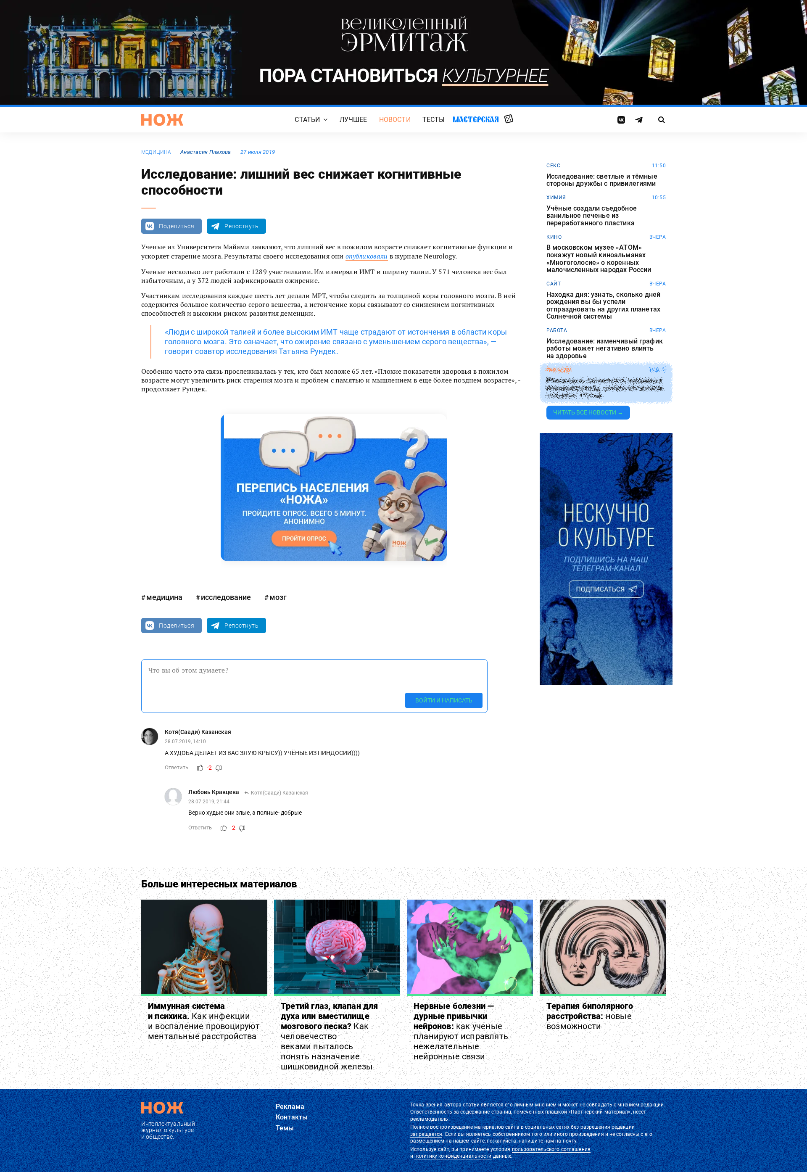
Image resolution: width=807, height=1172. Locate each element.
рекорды (559, 370)
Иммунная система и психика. (204, 1021)
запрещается (426, 1134)
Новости (395, 120)
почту (570, 1141)
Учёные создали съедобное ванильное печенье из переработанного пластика (591, 216)
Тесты (433, 120)
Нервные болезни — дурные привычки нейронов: (461, 1031)
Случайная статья (509, 119)
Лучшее (353, 120)
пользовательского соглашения (551, 1149)
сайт (553, 284)
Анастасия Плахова (205, 152)
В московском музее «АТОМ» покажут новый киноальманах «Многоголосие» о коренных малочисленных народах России (598, 258)
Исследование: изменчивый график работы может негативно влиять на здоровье (604, 349)
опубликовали (366, 256)
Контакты (292, 1117)
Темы (285, 1128)
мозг (278, 597)
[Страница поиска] (662, 119)
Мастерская (475, 119)
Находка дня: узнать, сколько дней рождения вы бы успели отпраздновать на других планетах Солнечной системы (603, 305)
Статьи (307, 120)
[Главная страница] (162, 120)
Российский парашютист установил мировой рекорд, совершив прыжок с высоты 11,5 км (605, 388)
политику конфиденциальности (452, 1156)
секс (553, 166)
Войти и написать (443, 700)
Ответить (176, 767)
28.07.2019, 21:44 (208, 802)
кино (554, 237)
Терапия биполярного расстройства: (589, 1016)
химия (556, 198)
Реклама (290, 1107)
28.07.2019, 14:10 (185, 741)
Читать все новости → (588, 412)
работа (556, 330)
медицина (156, 152)
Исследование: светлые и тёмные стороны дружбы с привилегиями (601, 180)
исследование (226, 597)
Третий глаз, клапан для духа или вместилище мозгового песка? (329, 1036)
